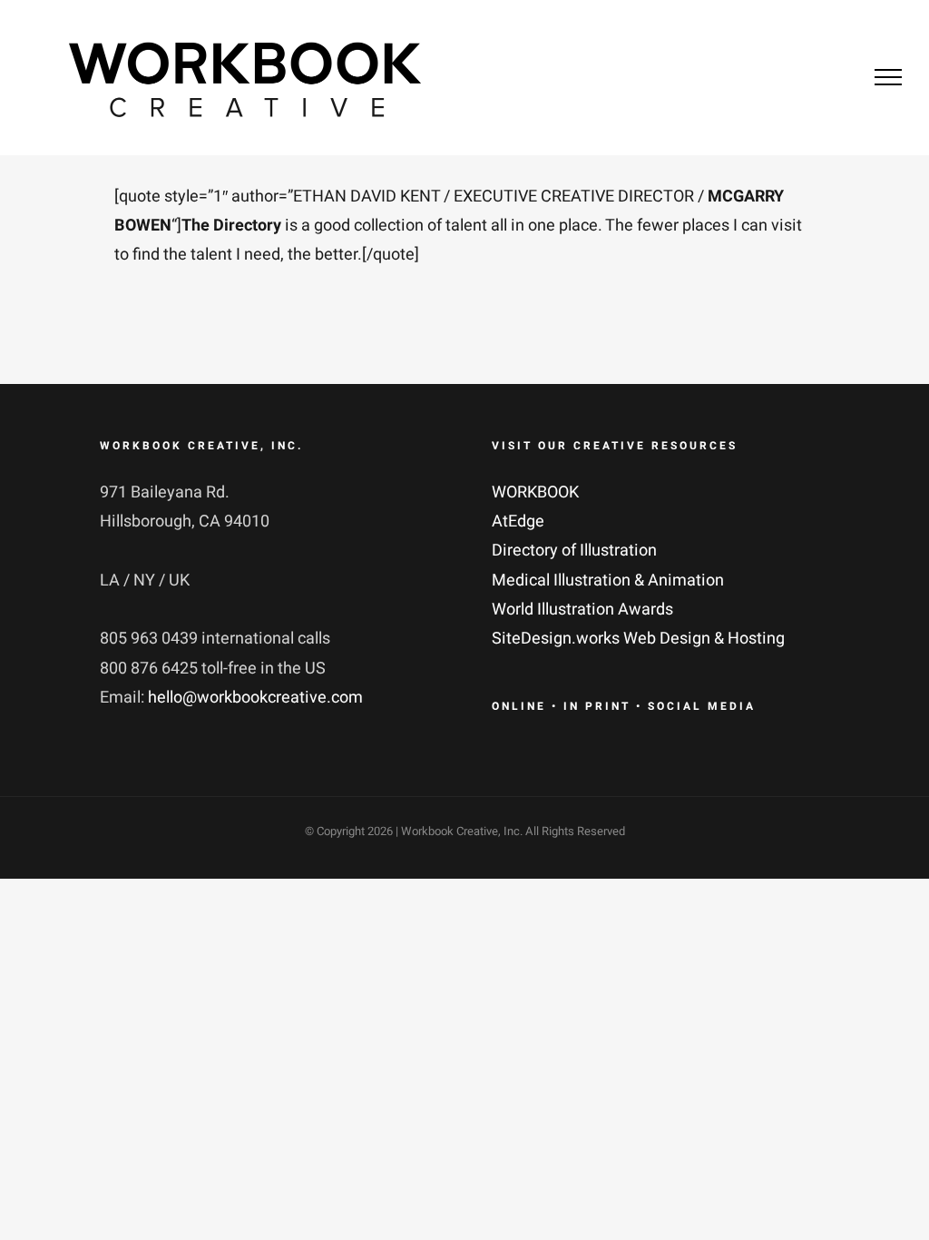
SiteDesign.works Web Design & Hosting (638, 638)
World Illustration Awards (582, 609)
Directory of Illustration (574, 550)
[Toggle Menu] (888, 77)
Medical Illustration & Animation (608, 580)
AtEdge (518, 521)
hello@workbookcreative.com (255, 697)
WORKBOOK (535, 492)
